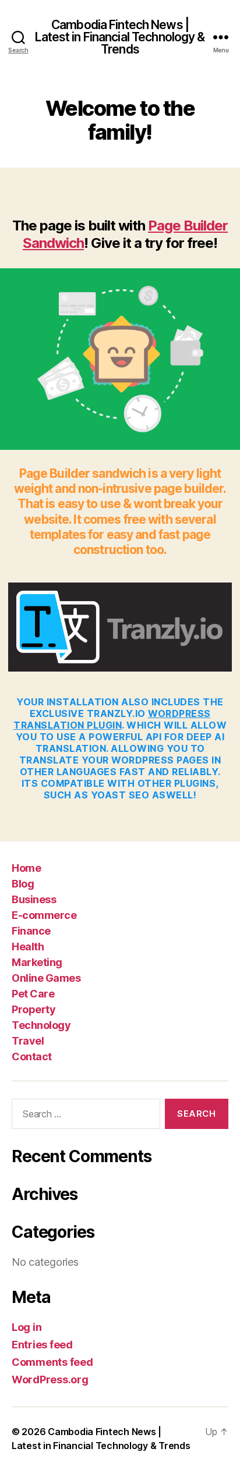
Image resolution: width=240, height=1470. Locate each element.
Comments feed (52, 1362)
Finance (31, 931)
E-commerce (44, 915)
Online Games (46, 978)
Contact (32, 1056)
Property (33, 1009)
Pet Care (33, 994)
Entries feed (42, 1344)
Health (28, 946)
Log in (26, 1327)
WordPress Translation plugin (112, 719)
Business (34, 899)
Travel (28, 1041)
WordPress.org (50, 1379)
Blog (23, 884)
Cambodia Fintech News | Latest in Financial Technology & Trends (119, 37)
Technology (41, 1025)
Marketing (37, 962)
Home (26, 868)
